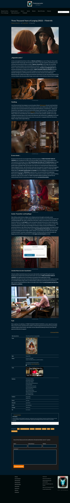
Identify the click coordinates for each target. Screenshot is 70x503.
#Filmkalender (17, 480)
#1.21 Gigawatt (18, 478)
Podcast (49, 11)
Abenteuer (13, 23)
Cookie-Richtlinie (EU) (47, 489)
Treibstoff (25, 13)
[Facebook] (12, 423)
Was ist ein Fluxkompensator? (48, 487)
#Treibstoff (17, 492)
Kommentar (16, 448)
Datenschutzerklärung (47, 478)
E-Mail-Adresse (31, 443)
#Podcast (16, 490)
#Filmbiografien (18, 484)
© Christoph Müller (54, 332)
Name (15, 443)
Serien (28, 11)
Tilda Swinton (43, 105)
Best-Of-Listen (41, 11)
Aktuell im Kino (4, 11)
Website (44, 443)
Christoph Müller (25, 23)
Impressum (45, 476)
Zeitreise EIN (29, 255)
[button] (45, 246)
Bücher (34, 11)
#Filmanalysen (17, 482)
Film (19, 23)
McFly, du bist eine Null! (40, 255)
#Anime (16, 476)
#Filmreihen (17, 486)
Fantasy (16, 23)
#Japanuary (17, 488)
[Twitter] (13, 423)
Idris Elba (33, 112)
